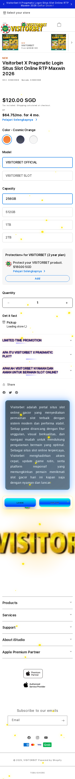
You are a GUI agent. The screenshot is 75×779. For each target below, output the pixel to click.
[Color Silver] (33, 139)
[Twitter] (11, 393)
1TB (8, 225)
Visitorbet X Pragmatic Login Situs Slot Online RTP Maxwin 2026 (37, 4)
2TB (9, 237)
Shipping (21, 105)
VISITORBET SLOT (19, 175)
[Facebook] (5, 393)
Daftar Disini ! (46, 5)
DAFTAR (55, 503)
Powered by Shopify (50, 760)
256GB (11, 199)
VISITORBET (30, 760)
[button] (37, 340)
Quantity (8, 293)
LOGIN (20, 503)
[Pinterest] (17, 393)
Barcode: (25, 80)
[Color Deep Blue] (20, 139)
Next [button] (71, 4)
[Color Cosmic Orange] (7, 139)
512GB (10, 212)
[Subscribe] (63, 720)
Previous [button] (4, 4)
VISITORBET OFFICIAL (21, 162)
